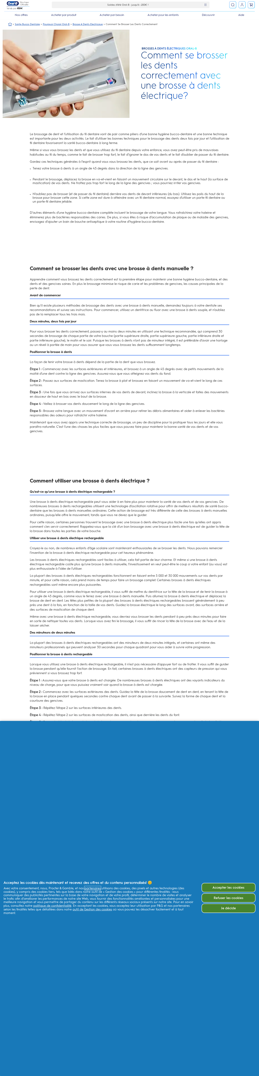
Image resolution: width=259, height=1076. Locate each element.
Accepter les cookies (228, 887)
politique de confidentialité (52, 905)
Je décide (228, 908)
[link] (242, 4)
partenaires (93, 888)
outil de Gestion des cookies (92, 909)
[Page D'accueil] (10, 24)
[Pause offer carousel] (205, 4)
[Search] (232, 4)
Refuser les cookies (228, 898)
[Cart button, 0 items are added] (251, 4)
